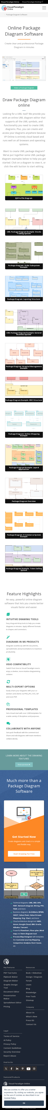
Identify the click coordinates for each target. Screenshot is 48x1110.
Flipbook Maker (11, 977)
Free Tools (31, 996)
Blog (28, 988)
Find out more (23, 765)
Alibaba (16, 927)
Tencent (24, 927)
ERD (35, 903)
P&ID (15, 909)
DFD (39, 903)
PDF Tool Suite (10, 973)
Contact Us (31, 1024)
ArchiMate (33, 912)
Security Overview (12, 1052)
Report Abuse (10, 1056)
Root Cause (36, 943)
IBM (33, 924)
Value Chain (24, 915)
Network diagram (25, 906)
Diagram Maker (11, 980)
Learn (28, 984)
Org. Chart (26, 918)
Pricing (7, 1006)
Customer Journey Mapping (28, 940)
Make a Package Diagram (24, 88)
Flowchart (25, 930)
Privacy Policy (10, 1044)
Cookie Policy (10, 1098)
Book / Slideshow (34, 973)
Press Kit (30, 1020)
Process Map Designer (22, 937)
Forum (29, 980)
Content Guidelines (12, 1048)
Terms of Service (11, 1036)
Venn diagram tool (29, 933)
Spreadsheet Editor (12, 1002)
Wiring (37, 906)
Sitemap (30, 1000)
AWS (39, 921)
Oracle (38, 924)
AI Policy (7, 1040)
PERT (15, 906)
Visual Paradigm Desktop (31, 2)
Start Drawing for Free (24, 853)
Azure (15, 924)
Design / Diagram (34, 977)
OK (24, 1103)
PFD (42, 906)
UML (31, 903)
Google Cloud (25, 924)
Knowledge (31, 992)
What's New (31, 1016)
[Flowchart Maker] (24, 894)
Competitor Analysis (22, 943)
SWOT (15, 915)
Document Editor (11, 991)
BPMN (41, 912)
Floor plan (34, 930)
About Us (30, 1012)
